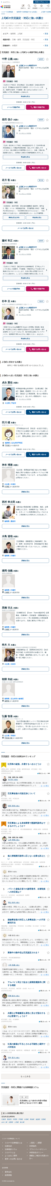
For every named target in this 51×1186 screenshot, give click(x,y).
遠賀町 (38, 1119)
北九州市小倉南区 (17, 699)
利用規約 (32, 1146)
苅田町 (43, 1119)
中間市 (15, 1119)
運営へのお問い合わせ (13, 1159)
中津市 (13, 484)
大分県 (7, 403)
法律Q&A (8, 1146)
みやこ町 (4, 1122)
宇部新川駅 (8, 738)
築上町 (22, 1122)
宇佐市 (13, 403)
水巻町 (26, 1119)
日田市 (13, 664)
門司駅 (7, 445)
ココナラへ (6, 2)
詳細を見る (26, 492)
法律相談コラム (11, 1149)
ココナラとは (10, 1152)
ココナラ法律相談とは (13, 1143)
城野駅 (7, 701)
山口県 (6, 736)
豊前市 (13, 521)
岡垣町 (32, 1119)
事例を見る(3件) (14, 217)
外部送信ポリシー (36, 1152)
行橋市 (13, 556)
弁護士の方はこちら (41, 2)
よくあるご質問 (11, 1156)
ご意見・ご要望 (35, 1143)
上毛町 (21, 65)
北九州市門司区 (17, 443)
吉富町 (11, 1122)
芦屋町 (21, 1119)
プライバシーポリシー (38, 1149)
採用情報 (8, 1175)
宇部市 (13, 736)
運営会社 (8, 1172)
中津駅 (7, 487)
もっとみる (25, 1076)
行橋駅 (7, 592)
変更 (46, 34)
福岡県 (7, 443)
